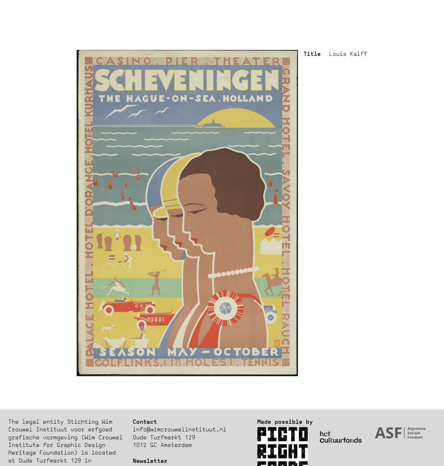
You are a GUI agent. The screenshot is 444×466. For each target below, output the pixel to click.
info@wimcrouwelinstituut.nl (180, 429)
